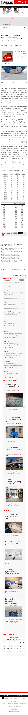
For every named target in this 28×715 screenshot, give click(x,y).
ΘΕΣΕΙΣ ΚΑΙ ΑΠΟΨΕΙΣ (21, 704)
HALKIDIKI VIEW (10, 708)
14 (17, 646)
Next (24, 407)
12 (11, 646)
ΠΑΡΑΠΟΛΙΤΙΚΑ (10, 703)
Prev (4, 407)
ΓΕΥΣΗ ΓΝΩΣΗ (14, 704)
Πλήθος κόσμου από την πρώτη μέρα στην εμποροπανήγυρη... (14, 303)
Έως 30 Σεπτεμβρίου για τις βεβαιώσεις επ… (13, 543)
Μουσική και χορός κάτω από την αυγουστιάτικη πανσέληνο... (13, 314)
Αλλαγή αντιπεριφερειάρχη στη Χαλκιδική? (13, 481)
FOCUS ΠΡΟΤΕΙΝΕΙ (3, 703)
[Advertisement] (14, 674)
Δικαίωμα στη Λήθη (5, 693)
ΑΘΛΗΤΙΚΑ (10, 700)
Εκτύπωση (16, 45)
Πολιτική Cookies (22, 693)
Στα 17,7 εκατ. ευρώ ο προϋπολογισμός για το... (10, 324)
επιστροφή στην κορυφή (20, 275)
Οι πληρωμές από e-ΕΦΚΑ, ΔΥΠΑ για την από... (13, 283)
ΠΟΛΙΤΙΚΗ (6, 341)
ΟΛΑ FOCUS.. (13, 701)
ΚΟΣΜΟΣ (19, 698)
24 (4, 651)
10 (4, 646)
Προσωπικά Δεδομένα (14, 693)
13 (14, 646)
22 (20, 649)
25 (8, 651)
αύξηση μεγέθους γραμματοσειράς (14, 43)
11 (8, 646)
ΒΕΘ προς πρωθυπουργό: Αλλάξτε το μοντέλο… (13, 571)
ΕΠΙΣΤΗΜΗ (16, 706)
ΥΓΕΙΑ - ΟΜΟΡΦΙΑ (9, 45)
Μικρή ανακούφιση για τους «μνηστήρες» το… (14, 419)
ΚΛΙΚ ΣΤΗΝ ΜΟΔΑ (23, 703)
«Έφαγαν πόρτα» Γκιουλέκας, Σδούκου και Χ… (14, 450)
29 (20, 651)
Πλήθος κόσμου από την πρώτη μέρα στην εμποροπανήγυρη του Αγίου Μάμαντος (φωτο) (19, 11)
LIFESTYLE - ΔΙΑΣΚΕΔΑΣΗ (6, 704)
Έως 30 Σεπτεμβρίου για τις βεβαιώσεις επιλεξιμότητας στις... (13, 364)
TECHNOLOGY (21, 706)
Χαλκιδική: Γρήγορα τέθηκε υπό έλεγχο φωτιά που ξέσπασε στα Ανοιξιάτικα (7, 11)
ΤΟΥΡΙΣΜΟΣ (11, 698)
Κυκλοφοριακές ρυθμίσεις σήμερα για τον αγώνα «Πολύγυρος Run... (13, 334)
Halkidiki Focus (12, 42)
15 (20, 646)
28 (17, 651)
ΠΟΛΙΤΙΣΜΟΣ (7, 311)
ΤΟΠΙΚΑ (6, 301)
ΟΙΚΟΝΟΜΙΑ (7, 281)
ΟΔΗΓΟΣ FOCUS (14, 709)
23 (23, 649)
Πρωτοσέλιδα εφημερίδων (11, 373)
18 (8, 649)
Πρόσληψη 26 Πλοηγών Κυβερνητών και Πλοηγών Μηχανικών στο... (14, 354)
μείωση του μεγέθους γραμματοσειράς (13, 43)
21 (17, 649)
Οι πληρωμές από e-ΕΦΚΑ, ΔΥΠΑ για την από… (13, 516)
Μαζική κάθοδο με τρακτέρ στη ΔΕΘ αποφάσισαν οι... (13, 293)
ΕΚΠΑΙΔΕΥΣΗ (10, 706)
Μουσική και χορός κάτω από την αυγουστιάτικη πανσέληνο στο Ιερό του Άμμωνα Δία (12, 261)
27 (14, 651)
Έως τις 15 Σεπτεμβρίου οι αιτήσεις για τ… (11, 601)
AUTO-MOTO (16, 703)
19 (11, 649)
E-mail (21, 45)
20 (14, 649)
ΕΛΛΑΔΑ (6, 291)
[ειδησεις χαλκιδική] (3, 698)
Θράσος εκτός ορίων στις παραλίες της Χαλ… (13, 386)
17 (4, 649)
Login (23, 2)
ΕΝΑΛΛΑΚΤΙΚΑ (5, 706)
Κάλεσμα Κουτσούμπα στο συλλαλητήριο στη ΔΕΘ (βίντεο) (12, 344)
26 (11, 651)
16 (23, 646)
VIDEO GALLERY (17, 708)
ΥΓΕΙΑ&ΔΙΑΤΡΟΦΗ (21, 700)
